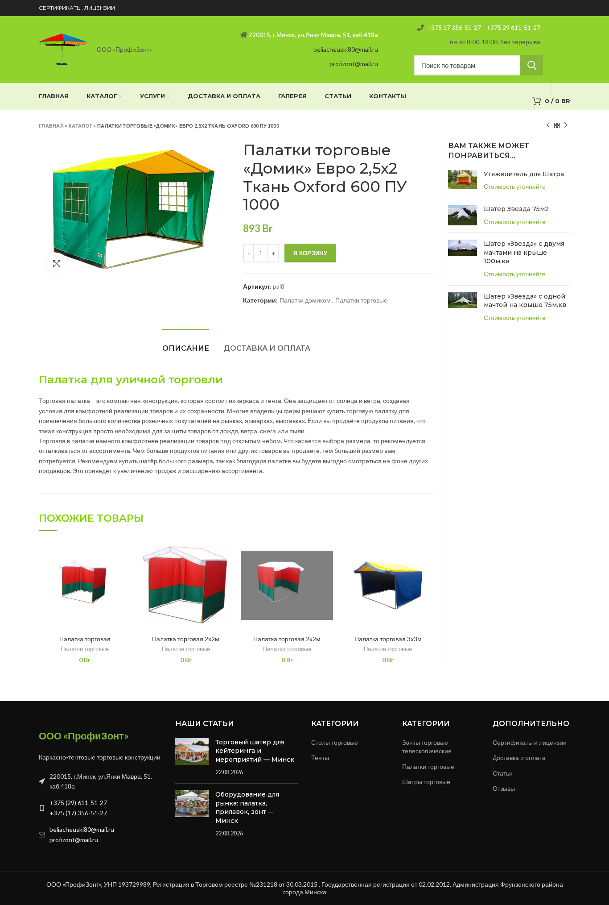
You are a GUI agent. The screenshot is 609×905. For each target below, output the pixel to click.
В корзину (310, 253)
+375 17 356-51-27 (454, 27)
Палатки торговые (361, 300)
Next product (565, 125)
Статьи (503, 773)
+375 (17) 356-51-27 (78, 813)
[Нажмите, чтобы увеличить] (56, 264)
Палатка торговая (85, 639)
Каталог (80, 126)
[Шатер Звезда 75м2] (462, 215)
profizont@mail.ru (353, 63)
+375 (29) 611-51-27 (78, 802)
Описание (185, 348)
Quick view (124, 555)
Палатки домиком (305, 300)
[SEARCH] (531, 65)
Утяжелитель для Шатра (524, 174)
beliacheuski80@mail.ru (345, 49)
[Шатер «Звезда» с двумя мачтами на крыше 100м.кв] (462, 259)
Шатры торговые (426, 781)
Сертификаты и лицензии (530, 742)
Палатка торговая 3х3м (388, 639)
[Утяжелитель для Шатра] (462, 180)
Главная (51, 126)
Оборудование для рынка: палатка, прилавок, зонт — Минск (247, 807)
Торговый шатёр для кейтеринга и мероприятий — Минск (254, 751)
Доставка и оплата (267, 348)
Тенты (320, 757)
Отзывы (504, 788)
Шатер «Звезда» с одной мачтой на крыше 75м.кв (525, 300)
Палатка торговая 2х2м (185, 639)
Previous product (547, 125)
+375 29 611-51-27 (512, 27)
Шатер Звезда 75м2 (516, 209)
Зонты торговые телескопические (427, 747)
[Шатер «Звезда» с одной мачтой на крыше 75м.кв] (462, 307)
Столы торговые (334, 742)
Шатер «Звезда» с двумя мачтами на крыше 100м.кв (524, 252)
